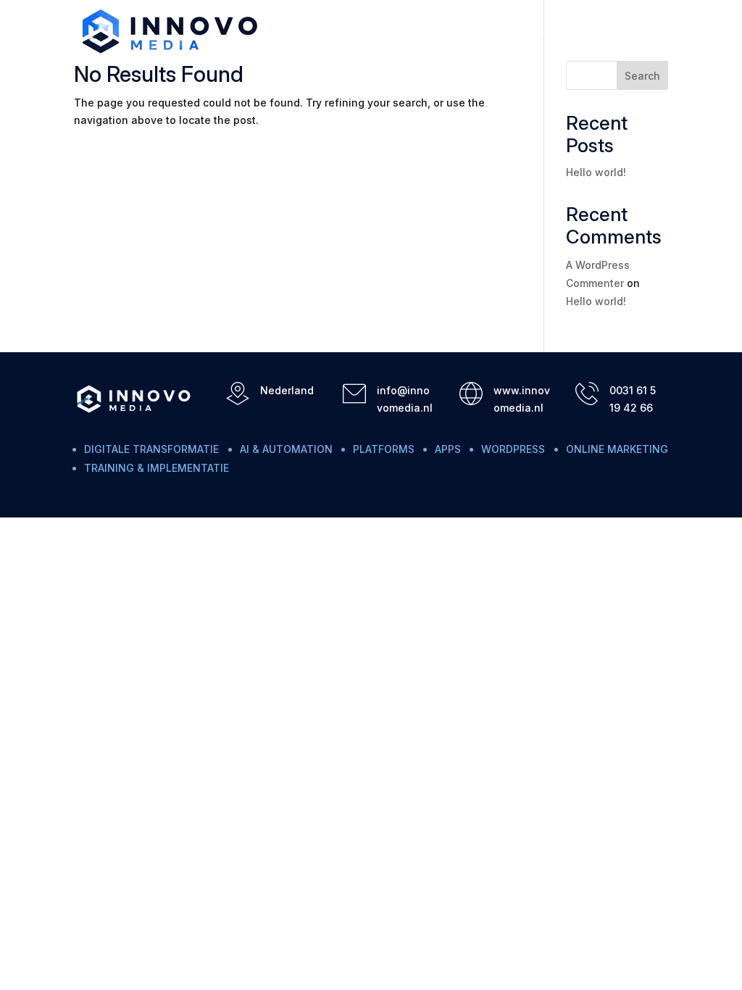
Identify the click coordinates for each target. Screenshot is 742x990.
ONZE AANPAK (562, 30)
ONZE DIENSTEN (465, 30)
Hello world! (596, 172)
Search (642, 76)
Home (390, 30)
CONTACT (642, 30)
